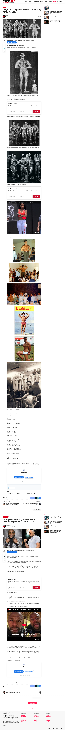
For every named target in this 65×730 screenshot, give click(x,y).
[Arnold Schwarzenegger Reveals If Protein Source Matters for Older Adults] (46, 17)
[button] (54, 1)
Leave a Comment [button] (37, 509)
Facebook (21, 479)
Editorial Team (9, 15)
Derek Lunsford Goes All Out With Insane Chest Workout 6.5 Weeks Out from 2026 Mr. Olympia (55, 8)
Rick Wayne (34, 493)
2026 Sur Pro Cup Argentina (53, 710)
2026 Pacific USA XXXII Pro (53, 717)
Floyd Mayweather (16, 682)
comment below (30, 464)
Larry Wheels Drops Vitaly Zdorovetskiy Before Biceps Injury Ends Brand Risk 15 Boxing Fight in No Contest (55, 21)
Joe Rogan (20, 682)
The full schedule (47, 720)
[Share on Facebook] (4, 44)
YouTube (31, 479)
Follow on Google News (29, 477)
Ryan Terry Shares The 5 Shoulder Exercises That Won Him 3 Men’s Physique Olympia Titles (56, 12)
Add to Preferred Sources (12, 42)
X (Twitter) (27, 479)
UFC (23, 682)
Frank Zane (30, 493)
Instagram (24, 479)
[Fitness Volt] (9, 1)
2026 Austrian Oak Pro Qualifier (54, 715)
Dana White (12, 682)
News (4, 7)
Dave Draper (22, 493)
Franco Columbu (38, 116)
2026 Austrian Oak (52, 711)
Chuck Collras (19, 493)
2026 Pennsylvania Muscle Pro (54, 718)
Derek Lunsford (50, 725)
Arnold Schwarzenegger (13, 493)
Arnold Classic (6, 710)
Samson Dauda (50, 726)
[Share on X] (4, 46)
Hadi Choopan (50, 729)
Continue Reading (32, 703)
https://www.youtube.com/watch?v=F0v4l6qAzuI (15, 571)
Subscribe (36, 111)
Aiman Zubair (9, 716)
